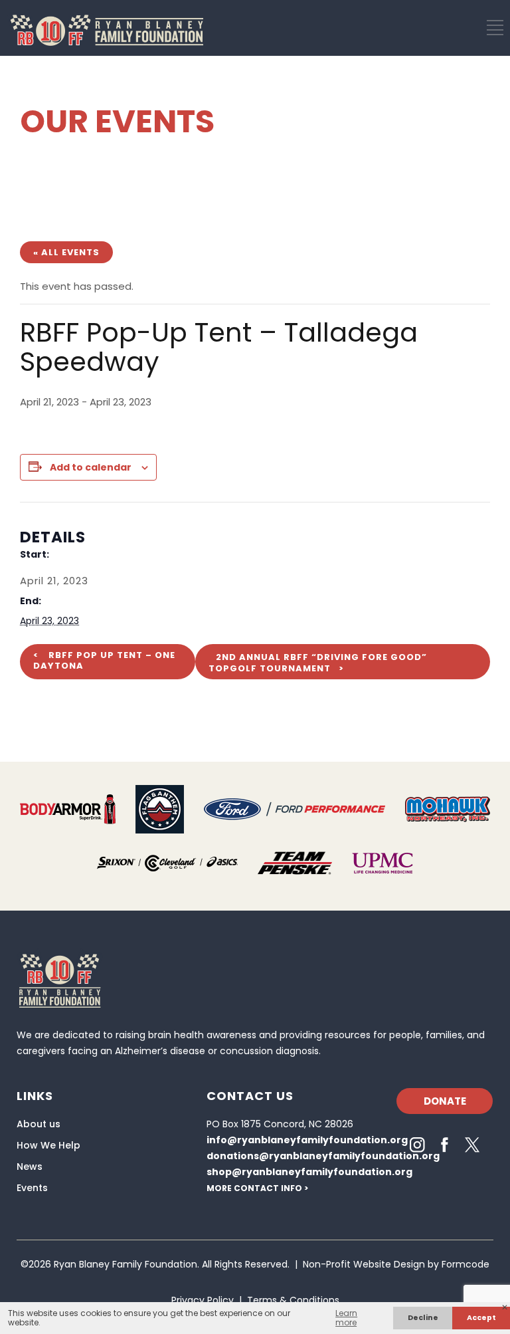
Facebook (444, 1145)
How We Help (48, 1145)
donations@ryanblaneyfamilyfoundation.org (323, 1156)
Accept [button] (481, 1318)
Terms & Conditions (293, 1300)
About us (38, 1124)
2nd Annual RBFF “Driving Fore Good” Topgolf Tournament (318, 663)
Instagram (417, 1145)
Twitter (472, 1145)
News (29, 1166)
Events (32, 1187)
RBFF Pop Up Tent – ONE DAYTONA (104, 660)
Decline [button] (423, 1318)
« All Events (66, 252)
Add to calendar (90, 467)
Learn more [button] (346, 1317)
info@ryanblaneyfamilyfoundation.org (307, 1140)
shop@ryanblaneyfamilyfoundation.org (309, 1171)
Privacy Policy (202, 1300)
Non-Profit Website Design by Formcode (396, 1264)
